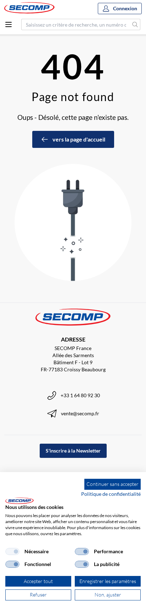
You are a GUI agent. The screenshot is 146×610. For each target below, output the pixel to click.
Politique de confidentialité (111, 494)
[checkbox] (12, 551)
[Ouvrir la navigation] (8, 24)
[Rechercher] (135, 24)
